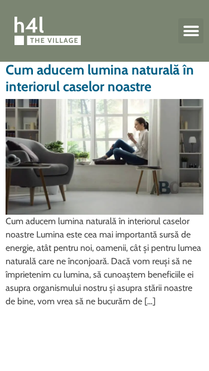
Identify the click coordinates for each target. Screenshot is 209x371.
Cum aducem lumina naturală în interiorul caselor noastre (100, 77)
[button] (190, 30)
